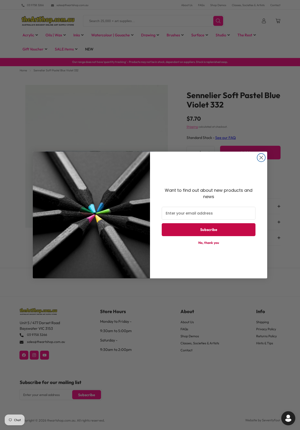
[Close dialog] (261, 158)
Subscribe (208, 229)
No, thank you (208, 243)
